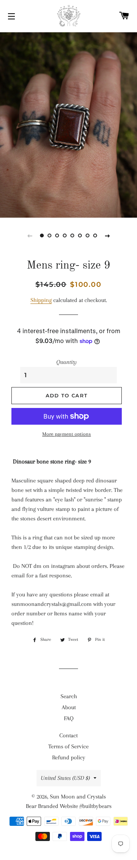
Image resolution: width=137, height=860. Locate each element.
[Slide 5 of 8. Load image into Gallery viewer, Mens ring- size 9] (72, 235)
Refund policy (68, 757)
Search (69, 696)
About (69, 707)
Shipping (41, 300)
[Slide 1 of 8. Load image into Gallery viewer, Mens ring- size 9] (42, 235)
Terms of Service (68, 746)
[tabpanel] (68, 124)
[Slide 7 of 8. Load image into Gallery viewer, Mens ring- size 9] (87, 235)
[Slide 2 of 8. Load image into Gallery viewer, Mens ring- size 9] (49, 235)
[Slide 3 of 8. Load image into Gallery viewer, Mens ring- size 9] (57, 235)
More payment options (66, 434)
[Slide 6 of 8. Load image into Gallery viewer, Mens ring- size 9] (80, 235)
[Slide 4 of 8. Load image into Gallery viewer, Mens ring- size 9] (64, 235)
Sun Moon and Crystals (78, 796)
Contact (68, 735)
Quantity (66, 362)
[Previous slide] (29, 235)
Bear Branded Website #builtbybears (69, 806)
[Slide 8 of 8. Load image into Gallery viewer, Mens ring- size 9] (95, 235)
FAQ (68, 718)
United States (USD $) (65, 778)
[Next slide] (107, 235)
